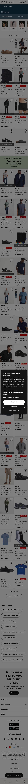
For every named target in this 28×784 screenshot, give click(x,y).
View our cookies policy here (11, 397)
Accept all (14, 401)
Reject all (14, 406)
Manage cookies (14, 410)
